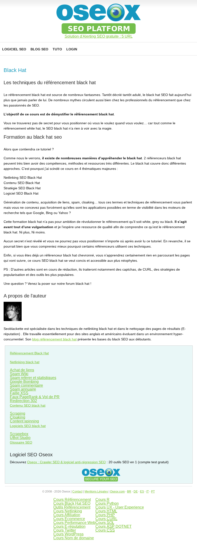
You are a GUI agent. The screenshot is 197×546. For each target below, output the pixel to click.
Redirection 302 (23, 401)
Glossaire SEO (21, 442)
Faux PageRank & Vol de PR (35, 397)
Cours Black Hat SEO (71, 503)
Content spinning (24, 421)
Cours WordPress (68, 534)
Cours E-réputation (69, 526)
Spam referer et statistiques (33, 378)
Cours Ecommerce (69, 519)
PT (153, 491)
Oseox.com (117, 491)
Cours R (102, 500)
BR (129, 491)
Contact (77, 491)
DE (136, 491)
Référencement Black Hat (29, 353)
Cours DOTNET (113, 526)
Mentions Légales (96, 491)
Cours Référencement (72, 500)
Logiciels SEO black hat (28, 426)
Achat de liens (22, 370)
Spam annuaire (23, 389)
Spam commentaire (26, 385)
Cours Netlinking (67, 511)
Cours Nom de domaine (73, 538)
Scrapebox (19, 434)
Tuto (57, 49)
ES (142, 491)
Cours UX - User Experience (119, 507)
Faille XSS (19, 393)
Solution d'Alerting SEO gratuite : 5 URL (99, 36)
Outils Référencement (71, 507)
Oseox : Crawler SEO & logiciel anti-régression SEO (66, 462)
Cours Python (107, 503)
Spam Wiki (19, 374)
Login (71, 49)
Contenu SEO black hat (27, 405)
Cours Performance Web (74, 523)
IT (147, 491)
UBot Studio (20, 438)
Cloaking (17, 417)
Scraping (17, 413)
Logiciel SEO (14, 49)
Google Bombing (24, 382)
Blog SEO (39, 49)
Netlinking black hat (24, 362)
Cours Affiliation (66, 515)
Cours (106, 511)
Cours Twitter (64, 530)
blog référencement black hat (54, 339)
